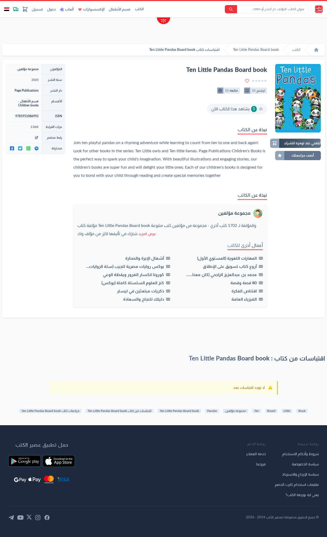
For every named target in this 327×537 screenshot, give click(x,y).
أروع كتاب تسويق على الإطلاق (230, 267)
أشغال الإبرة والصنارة (144, 258)
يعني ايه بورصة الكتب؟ (302, 495)
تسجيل (37, 9)
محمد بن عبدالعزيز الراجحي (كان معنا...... (221, 275)
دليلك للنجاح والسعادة (143, 299)
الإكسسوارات (94, 9)
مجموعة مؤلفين (234, 213)
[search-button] (231, 9)
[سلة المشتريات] (25, 9)
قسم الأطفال (119, 9)
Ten (256, 410)
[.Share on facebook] (12, 148)
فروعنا (261, 464)
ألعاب (69, 9)
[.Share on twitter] (20, 148)
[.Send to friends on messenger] (36, 148)
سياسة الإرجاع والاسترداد (300, 474)
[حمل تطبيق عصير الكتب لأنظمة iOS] (58, 461)
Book (302, 410)
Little (287, 410)
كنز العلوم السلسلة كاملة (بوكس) (132, 283)
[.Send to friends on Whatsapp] (28, 148)
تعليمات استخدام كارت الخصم (297, 485)
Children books (28, 105)
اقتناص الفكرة (244, 291)
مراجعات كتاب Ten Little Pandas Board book (50, 410)
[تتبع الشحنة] (15, 9)
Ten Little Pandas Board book (179, 410)
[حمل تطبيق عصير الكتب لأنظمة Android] (24, 461)
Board (271, 410)
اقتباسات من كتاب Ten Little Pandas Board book (119, 410)
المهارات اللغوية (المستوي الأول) (227, 258)
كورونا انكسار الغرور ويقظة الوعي (133, 275)
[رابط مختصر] (24, 138)
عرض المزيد (147, 234)
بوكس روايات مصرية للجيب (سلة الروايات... (125, 267)
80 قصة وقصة (243, 283)
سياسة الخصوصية (305, 464)
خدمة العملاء (256, 454)
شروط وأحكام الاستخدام (300, 454)
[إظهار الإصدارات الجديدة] (163, 21)
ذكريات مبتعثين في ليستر (140, 291)
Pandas (212, 410)
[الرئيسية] (316, 49)
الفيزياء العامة (244, 299)
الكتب (139, 9)
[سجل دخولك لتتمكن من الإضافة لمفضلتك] (247, 80)
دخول (51, 9)
